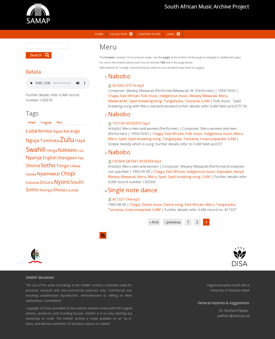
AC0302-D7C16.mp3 (128, 85)
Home (99, 34)
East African (129, 95)
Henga (51, 150)
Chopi (68, 173)
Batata (33, 71)
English (50, 158)
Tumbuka (49, 140)
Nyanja (34, 157)
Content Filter (149, 34)
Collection (118, 34)
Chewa (75, 166)
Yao (81, 158)
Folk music (149, 95)
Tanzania (192, 101)
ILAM (205, 101)
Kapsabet (224, 171)
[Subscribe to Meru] (174, 235)
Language (47, 122)
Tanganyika (173, 101)
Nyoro (62, 182)
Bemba (45, 131)
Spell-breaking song (145, 101)
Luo (81, 150)
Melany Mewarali (203, 95)
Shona (33, 165)
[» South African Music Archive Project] (38, 14)
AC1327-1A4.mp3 (125, 199)
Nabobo (119, 76)
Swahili (36, 149)
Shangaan (67, 158)
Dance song (173, 204)
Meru (223, 95)
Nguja (32, 140)
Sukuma (32, 182)
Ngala (58, 131)
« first (154, 222)
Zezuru (46, 182)
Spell (122, 138)
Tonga (62, 166)
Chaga (113, 95)
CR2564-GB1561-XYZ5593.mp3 (136, 161)
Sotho (48, 165)
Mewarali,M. (118, 101)
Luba (31, 130)
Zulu (67, 139)
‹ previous (173, 222)
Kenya (239, 171)
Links (171, 34)
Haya (80, 140)
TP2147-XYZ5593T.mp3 (131, 123)
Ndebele (67, 150)
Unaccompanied (213, 138)
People (31, 122)
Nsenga (46, 190)
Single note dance (132, 190)
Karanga (71, 131)
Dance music (152, 204)
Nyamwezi (48, 173)
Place (59, 122)
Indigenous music (173, 95)
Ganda (31, 174)
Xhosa (59, 190)
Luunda (72, 190)
